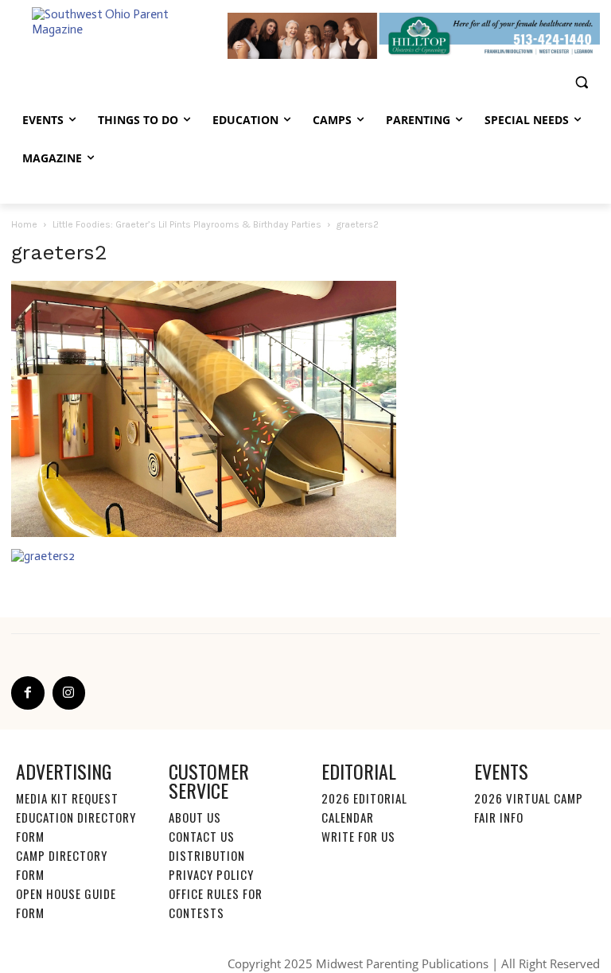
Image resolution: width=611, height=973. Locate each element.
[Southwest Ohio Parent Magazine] (119, 36)
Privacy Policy (211, 874)
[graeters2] (203, 533)
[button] (581, 82)
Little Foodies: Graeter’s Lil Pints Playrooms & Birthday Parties (187, 224)
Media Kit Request (67, 798)
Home (24, 224)
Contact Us (202, 836)
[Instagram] (69, 693)
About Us (195, 817)
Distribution (207, 855)
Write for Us (358, 836)
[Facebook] (28, 693)
